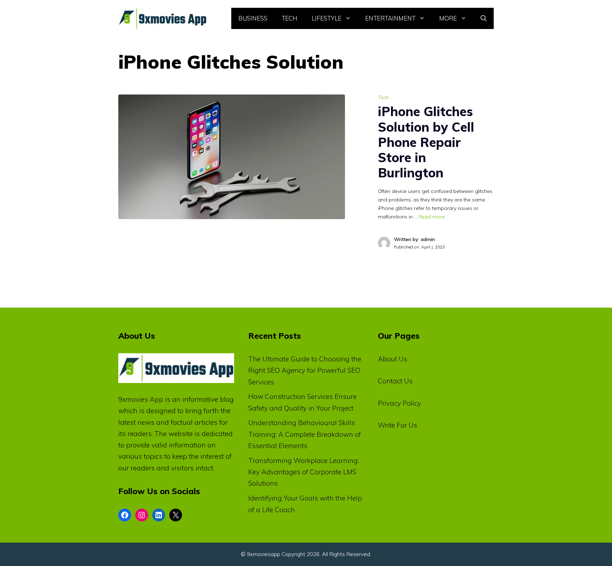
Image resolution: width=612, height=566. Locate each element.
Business (252, 18)
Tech (290, 18)
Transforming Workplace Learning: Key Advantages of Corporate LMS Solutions (303, 472)
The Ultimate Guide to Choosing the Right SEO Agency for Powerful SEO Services (304, 370)
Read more (432, 216)
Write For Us (397, 425)
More (448, 18)
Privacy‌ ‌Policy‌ (399, 403)
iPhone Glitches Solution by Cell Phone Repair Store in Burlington (426, 142)
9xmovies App (140, 399)
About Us (392, 359)
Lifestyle (326, 18)
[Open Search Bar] (484, 18)
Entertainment (390, 18)
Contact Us (395, 381)
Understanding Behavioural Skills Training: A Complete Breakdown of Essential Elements (304, 434)
